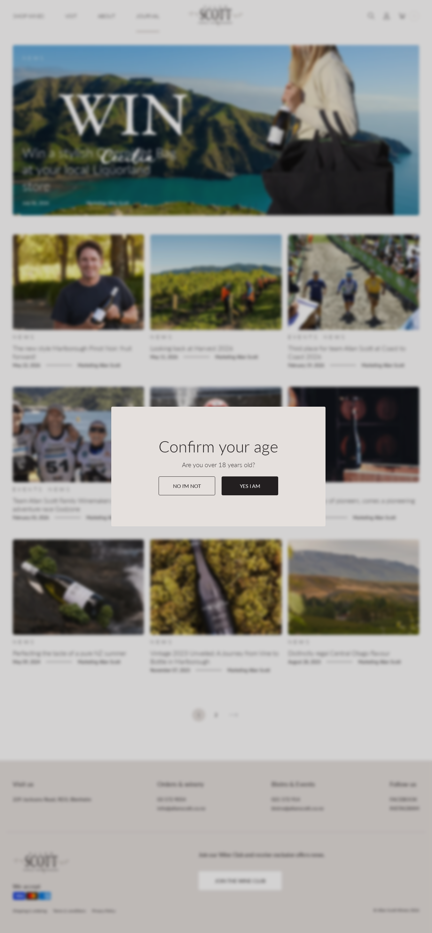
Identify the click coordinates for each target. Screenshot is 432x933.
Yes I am (250, 486)
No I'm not (186, 486)
